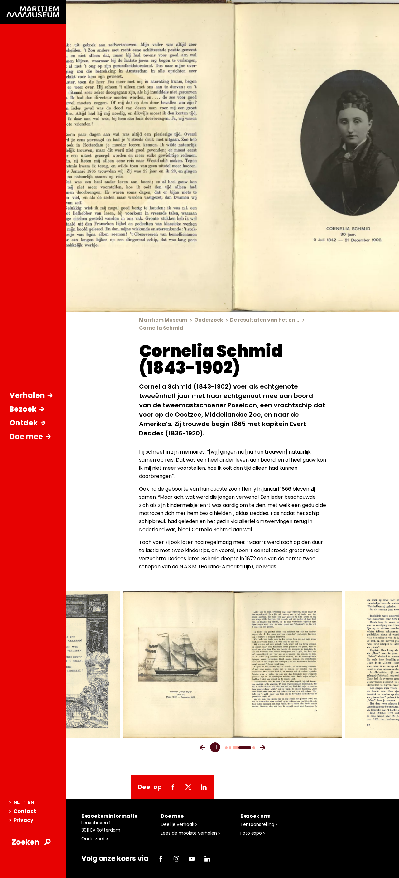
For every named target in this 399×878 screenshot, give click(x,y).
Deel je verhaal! (178, 824)
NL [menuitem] (16, 802)
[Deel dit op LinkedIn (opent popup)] (203, 787)
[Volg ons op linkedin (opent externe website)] (207, 858)
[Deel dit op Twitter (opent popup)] (188, 787)
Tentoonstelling (258, 824)
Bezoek (22, 409)
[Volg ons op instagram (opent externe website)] (176, 858)
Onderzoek (93, 839)
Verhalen (27, 395)
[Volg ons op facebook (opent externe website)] (160, 858)
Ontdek (23, 423)
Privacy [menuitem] (23, 820)
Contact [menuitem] (24, 811)
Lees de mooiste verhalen (189, 833)
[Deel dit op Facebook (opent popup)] (172, 787)
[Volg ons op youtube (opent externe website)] (191, 858)
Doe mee (26, 436)
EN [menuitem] (31, 802)
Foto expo (251, 833)
